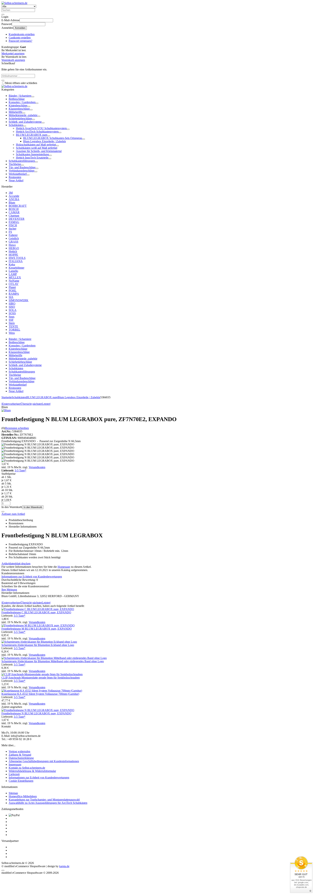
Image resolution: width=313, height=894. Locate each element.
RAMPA (14, 293)
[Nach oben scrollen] (2, 870)
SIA (11, 297)
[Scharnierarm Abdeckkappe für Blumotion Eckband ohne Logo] (39, 641)
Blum (12, 202)
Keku (12, 264)
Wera (12, 332)
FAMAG (14, 222)
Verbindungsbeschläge (21, 170)
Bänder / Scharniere (20, 95)
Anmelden (20, 28)
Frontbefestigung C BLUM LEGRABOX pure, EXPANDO (36, 612)
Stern (12, 323)
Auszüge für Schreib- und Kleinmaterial (39, 151)
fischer (12, 228)
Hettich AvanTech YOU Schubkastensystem (41, 128)
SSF (11, 319)
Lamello (13, 270)
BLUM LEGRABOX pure (31, 134)
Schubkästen (16, 125)
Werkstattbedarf (18, 173)
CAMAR (14, 212)
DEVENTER (16, 218)
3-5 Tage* (20, 470)
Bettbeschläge (17, 98)
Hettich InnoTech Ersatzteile (32, 157)
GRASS (13, 241)
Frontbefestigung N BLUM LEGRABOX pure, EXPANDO (36, 713)
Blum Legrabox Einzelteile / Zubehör (44, 141)
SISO (12, 306)
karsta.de (64, 866)
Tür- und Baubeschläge (22, 167)
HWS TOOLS (17, 257)
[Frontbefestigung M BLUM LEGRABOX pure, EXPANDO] (38, 625)
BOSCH (14, 209)
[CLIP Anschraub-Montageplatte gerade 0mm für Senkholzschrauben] (42, 674)
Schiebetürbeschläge (20, 118)
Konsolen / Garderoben (22, 102)
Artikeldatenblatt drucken (15, 563)
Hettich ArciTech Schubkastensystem (37, 131)
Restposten (15, 177)
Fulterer (13, 235)
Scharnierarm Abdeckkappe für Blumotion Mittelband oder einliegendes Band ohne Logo (52, 661)
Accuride (14, 196)
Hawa (12, 244)
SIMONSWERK (18, 300)
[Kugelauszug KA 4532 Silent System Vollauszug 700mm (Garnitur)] (41, 690)
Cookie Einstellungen (21, 780)
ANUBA (14, 199)
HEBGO (14, 248)
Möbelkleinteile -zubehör (23, 115)
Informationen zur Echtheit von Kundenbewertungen (31, 576)
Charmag (14, 215)
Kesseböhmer (16, 267)
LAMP (13, 274)
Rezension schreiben (17, 428)
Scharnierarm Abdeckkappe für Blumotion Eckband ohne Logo (37, 645)
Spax (11, 316)
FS (10, 231)
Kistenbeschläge (18, 105)
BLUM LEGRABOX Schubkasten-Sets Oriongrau (52, 138)
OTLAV (13, 284)
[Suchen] (2, 14)
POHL (12, 290)
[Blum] (6, 410)
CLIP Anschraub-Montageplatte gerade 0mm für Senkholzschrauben (40, 677)
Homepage (64, 566)
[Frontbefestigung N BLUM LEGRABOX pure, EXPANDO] (37, 710)
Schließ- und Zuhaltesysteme (25, 121)
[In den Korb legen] (2, 80)
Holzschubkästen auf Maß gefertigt (36, 144)
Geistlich (14, 238)
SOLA (12, 310)
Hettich (13, 251)
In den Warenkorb (33, 507)
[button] (32, 96)
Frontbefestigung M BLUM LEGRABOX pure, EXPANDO (36, 628)
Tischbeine (15, 164)
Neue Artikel (16, 180)
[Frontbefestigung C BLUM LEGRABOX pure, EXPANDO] (37, 609)
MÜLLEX (15, 277)
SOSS (12, 313)
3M (11, 192)
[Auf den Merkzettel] (2, 511)
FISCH (13, 225)
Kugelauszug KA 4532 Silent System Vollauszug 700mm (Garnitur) (40, 693)
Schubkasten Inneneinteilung (32, 154)
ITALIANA (16, 261)
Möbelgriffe (15, 112)
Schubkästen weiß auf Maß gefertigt (36, 147)
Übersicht (26, 403)
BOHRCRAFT (18, 205)
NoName (14, 280)
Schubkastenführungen (22, 160)
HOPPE (13, 254)
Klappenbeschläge (19, 108)
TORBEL (14, 329)
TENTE (13, 326)
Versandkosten (37, 467)
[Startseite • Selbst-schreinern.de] (14, 3)
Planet (12, 287)
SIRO (12, 303)
